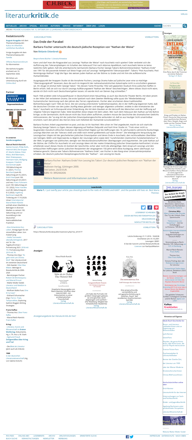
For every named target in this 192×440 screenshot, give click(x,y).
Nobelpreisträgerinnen (175, 263)
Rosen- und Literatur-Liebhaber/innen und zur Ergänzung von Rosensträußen (172, 327)
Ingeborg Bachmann (14, 193)
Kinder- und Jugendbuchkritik (174, 402)
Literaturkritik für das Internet (174, 392)
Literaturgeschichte (72, 29)
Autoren (55, 25)
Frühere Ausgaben (21, 29)
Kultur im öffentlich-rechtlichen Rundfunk (15, 46)
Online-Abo (10, 83)
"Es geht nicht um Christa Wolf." (15, 257)
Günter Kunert (12, 147)
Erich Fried (10, 177)
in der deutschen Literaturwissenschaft (15, 357)
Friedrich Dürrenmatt (14, 163)
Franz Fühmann (20, 182)
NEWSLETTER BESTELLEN (144, 222)
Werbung (62, 438)
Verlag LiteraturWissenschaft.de (63, 302)
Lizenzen (138, 246)
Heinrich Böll (11, 149)
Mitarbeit (78, 25)
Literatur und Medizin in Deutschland (16, 286)
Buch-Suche (11, 438)
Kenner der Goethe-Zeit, (172, 359)
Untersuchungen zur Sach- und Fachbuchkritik (173, 397)
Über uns (91, 25)
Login (102, 25)
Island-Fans (167, 337)
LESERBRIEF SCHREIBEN (145, 212)
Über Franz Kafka (174, 257)
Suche (157, 25)
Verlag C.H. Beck (175, 76)
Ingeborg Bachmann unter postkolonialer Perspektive (173, 407)
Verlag (184, 14)
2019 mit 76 (11, 252)
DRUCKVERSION (148, 219)
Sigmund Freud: (17, 339)
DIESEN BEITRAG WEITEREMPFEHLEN (139, 215)
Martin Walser (15, 152)
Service (66, 25)
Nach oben (181, 436)
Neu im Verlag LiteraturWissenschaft (175, 126)
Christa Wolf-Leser (170, 375)
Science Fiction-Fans (171, 349)
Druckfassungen (67, 436)
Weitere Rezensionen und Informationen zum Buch (71, 178)
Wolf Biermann (18, 154)
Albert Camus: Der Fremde (174, 213)
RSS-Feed (10, 436)
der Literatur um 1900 (171, 363)
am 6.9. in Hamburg (177, 245)
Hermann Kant (12, 159)
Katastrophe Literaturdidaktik (174, 230)
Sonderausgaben (13, 140)
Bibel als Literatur (17, 346)
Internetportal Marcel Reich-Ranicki (14, 201)
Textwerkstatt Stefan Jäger (174, 268)
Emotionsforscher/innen (172, 371)
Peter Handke (21, 187)
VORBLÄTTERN (152, 37)
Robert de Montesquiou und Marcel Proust (16, 278)
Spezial (33, 25)
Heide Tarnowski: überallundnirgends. (14, 238)
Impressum (155, 436)
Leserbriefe (38, 436)
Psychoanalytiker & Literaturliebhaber (170, 354)
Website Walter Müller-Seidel (174, 432)
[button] (143, 207)
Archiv (23, 25)
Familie (9, 57)
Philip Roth (23, 147)
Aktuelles (11, 25)
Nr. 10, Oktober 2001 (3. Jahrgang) (47, 29)
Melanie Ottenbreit (48, 51)
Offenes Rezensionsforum (17, 62)
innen (180, 375)
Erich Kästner (168, 388)
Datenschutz (168, 436)
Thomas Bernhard (13, 171)
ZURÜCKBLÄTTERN (42, 37)
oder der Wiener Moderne (173, 367)
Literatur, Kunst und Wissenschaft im (16, 329)
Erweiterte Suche (88, 436)
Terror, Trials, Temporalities (14, 299)
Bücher (44, 25)
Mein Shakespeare (13, 157)
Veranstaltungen (30, 438)
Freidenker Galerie (174, 208)
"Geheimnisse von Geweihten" (174, 222)
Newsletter (48, 438)
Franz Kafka (11, 320)
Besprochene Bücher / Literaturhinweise (50, 58)
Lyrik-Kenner (168, 334)
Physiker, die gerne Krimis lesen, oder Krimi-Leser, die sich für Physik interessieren (174, 343)
